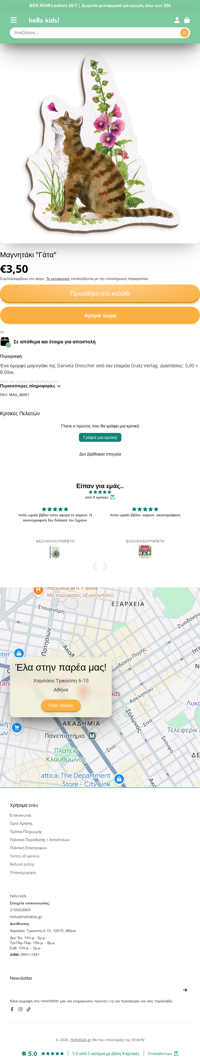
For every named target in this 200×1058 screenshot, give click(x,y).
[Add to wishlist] (2, 332)
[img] (100, 492)
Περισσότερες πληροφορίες (27, 385)
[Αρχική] (44, 20)
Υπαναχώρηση (23, 872)
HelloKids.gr (80, 1039)
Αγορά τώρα (100, 315)
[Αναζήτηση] (184, 32)
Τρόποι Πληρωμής (26, 831)
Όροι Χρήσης (21, 823)
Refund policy (22, 864)
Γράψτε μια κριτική (100, 437)
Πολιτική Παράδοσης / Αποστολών (40, 839)
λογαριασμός (177, 20)
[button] (96, 565)
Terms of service (24, 856)
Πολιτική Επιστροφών (28, 848)
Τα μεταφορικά (58, 278)
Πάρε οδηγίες (60, 705)
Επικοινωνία (20, 815)
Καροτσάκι (187, 20)
